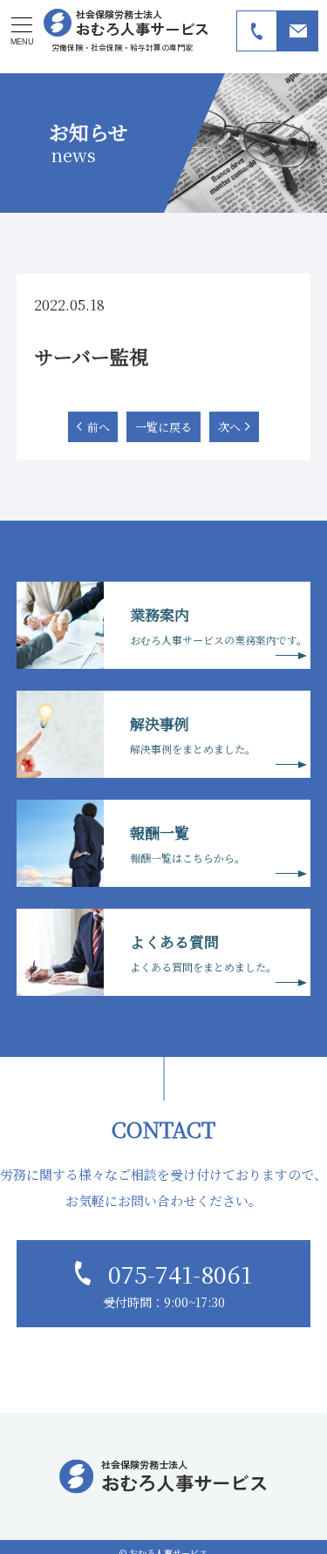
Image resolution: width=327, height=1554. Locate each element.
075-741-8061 (180, 1274)
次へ (229, 427)
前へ (98, 427)
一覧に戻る (163, 427)
